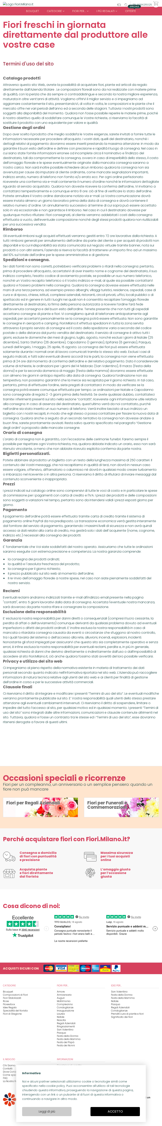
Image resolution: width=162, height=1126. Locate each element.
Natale (60, 1017)
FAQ (5, 1078)
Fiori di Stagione (12, 1013)
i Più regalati (105, 11)
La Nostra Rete (11, 1081)
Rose (6, 1001)
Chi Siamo (9, 1065)
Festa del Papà (65, 1042)
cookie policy (55, 1086)
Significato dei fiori (122, 1017)
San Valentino (65, 1029)
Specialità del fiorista (15, 1010)
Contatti (7, 1068)
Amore (61, 991)
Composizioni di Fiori (15, 994)
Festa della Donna (67, 1036)
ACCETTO (115, 1111)
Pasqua (61, 1032)
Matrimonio (64, 1001)
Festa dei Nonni (66, 1045)
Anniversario (64, 994)
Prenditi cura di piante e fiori (127, 1013)
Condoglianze (65, 1007)
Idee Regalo (10, 1007)
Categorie (55, 11)
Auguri (61, 998)
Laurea (61, 1013)
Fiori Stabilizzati (12, 998)
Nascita (61, 1020)
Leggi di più (47, 1111)
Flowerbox (9, 1004)
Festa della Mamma (68, 1039)
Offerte (132, 10)
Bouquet (32, 11)
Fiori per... (79, 11)
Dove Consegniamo (15, 1071)
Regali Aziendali (66, 1023)
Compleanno (65, 1004)
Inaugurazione (65, 1010)
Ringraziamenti (66, 1026)
